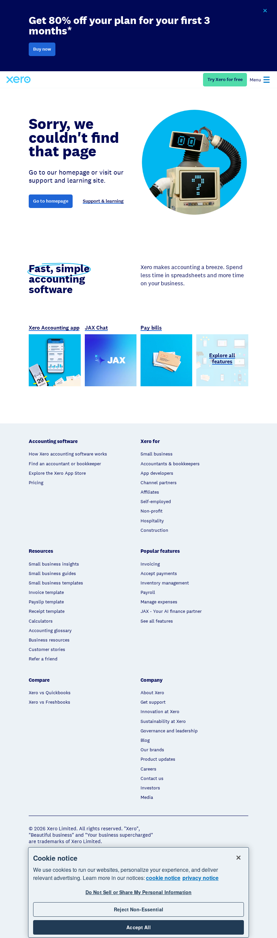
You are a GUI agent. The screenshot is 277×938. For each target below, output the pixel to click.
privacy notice (200, 878)
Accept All (138, 927)
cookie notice (163, 878)
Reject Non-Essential (138, 909)
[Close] (238, 857)
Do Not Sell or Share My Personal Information (138, 892)
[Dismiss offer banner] (264, 10)
